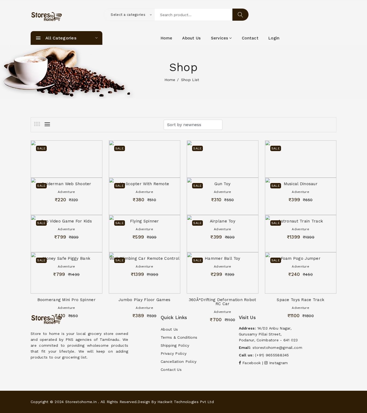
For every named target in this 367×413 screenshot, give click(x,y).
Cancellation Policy (178, 361)
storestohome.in (81, 402)
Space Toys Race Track (300, 299)
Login (273, 38)
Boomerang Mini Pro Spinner (66, 299)
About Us (169, 329)
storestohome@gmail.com (277, 347)
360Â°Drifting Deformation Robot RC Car (222, 301)
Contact (250, 38)
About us (191, 38)
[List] (47, 124)
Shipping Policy (175, 345)
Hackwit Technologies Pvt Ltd (185, 402)
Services (219, 38)
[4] (37, 124)
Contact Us (171, 369)
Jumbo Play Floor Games (144, 299)
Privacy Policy (173, 353)
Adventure (66, 308)
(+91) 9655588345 (272, 355)
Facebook (251, 363)
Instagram (278, 363)
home (166, 38)
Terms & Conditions (179, 337)
